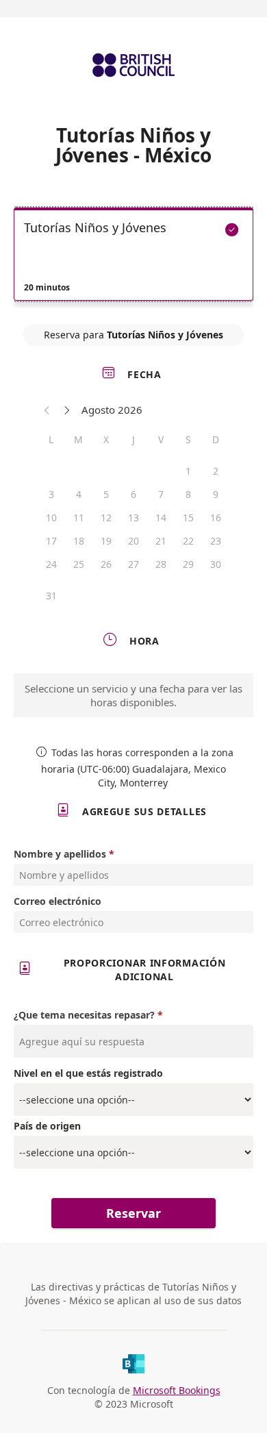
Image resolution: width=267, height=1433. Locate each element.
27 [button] (133, 564)
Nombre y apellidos (60, 853)
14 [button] (160, 517)
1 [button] (188, 470)
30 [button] (215, 564)
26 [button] (106, 564)
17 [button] (51, 540)
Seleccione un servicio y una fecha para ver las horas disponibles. (133, 695)
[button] (47, 409)
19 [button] (106, 540)
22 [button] (188, 540)
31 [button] (51, 595)
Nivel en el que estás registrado (88, 1073)
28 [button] (160, 564)
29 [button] (188, 564)
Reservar (133, 1213)
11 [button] (78, 517)
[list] (133, 258)
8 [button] (188, 494)
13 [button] (133, 517)
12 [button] (106, 517)
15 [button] (188, 517)
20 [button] (133, 540)
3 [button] (51, 494)
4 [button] (78, 494)
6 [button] (133, 494)
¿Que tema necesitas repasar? (84, 1014)
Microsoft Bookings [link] (176, 1390)
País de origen (47, 1125)
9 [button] (215, 494)
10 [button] (51, 517)
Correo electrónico (57, 901)
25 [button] (78, 564)
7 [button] (161, 494)
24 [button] (51, 564)
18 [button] (78, 540)
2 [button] (215, 470)
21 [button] (160, 540)
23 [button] (215, 540)
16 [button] (215, 517)
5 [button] (106, 494)
